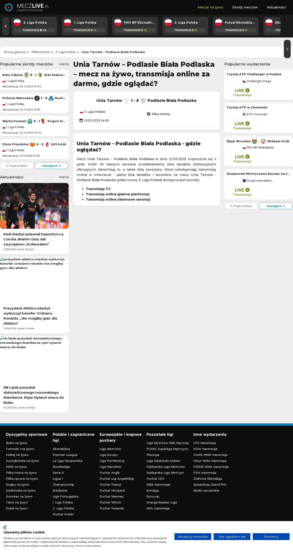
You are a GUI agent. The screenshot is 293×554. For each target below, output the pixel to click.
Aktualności (276, 7)
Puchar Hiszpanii (112, 490)
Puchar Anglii (109, 472)
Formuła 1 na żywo (20, 449)
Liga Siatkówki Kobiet (163, 461)
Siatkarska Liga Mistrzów (165, 466)
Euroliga (152, 490)
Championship (63, 484)
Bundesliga (61, 466)
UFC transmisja (204, 443)
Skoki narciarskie (206, 490)
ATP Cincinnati (256, 114)
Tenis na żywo (17, 502)
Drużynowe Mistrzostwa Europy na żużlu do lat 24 (259, 173)
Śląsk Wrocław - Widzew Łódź (258, 141)
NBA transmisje (158, 484)
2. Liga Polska (63, 508)
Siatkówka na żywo (21, 490)
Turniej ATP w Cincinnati (247, 107)
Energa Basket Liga (161, 502)
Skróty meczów (245, 7)
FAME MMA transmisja (210, 455)
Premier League (65, 455)
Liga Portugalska (66, 496)
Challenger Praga (258, 81)
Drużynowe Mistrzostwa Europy (260, 180)
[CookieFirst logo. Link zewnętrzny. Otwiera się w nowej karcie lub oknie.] (5, 527)
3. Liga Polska (94, 111)
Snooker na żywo (19, 496)
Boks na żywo (16, 443)
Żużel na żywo (17, 508)
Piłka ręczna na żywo (22, 478)
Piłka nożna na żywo (21, 472)
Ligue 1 (58, 478)
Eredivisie (60, 490)
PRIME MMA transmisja (211, 466)
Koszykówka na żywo (22, 461)
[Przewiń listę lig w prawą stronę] (287, 49)
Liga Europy (109, 455)
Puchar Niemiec (112, 496)
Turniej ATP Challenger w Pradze (254, 74)
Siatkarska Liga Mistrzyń (165, 472)
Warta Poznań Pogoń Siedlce (34, 121)
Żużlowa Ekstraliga (207, 478)
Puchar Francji (110, 484)
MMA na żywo (16, 466)
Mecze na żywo (210, 7)
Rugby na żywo (17, 484)
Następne (50, 165)
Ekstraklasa (61, 449)
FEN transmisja (204, 472)
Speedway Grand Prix (209, 484)
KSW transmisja (205, 449)
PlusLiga (152, 455)
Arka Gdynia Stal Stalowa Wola (34, 75)
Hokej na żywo (17, 455)
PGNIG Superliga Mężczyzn (167, 449)
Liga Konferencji (112, 461)
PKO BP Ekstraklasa (260, 147)
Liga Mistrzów (110, 449)
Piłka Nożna (158, 114)
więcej (64, 64)
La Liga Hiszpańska (67, 461)
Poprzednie (18, 165)
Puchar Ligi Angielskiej (117, 478)
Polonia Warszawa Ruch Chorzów (34, 98)
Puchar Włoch (110, 502)
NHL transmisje (158, 508)
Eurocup (152, 496)
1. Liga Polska (14, 81)
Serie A (58, 472)
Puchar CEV (155, 478)
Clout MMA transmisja (209, 461)
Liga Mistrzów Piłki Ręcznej (167, 443)
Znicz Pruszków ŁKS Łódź (34, 144)
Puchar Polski (63, 514)
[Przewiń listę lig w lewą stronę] (5, 26)
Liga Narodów (110, 466)
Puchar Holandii (112, 508)
